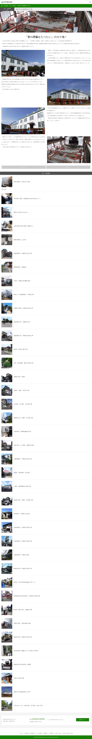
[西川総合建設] (7, 2)
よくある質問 (39, 733)
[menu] (90, 2)
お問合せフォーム (82, 719)
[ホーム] (1, 5)
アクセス (21, 733)
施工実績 (27, 733)
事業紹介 (46, 733)
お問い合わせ (58, 733)
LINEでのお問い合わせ (68, 733)
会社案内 (51, 733)
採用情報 (32, 733)
